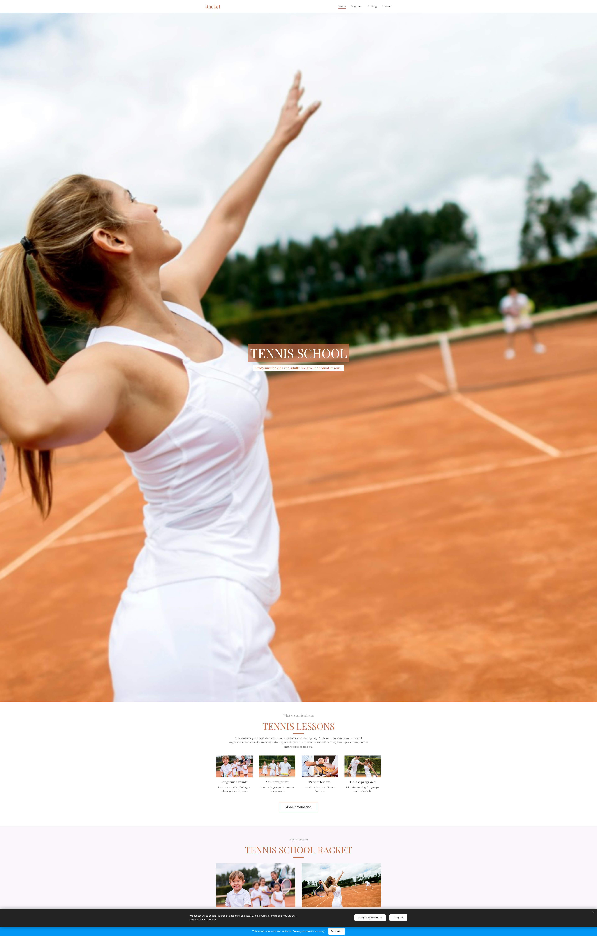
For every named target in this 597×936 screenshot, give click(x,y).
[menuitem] (343, 6)
